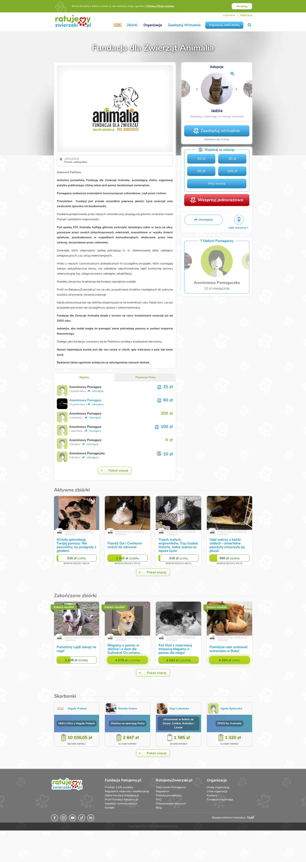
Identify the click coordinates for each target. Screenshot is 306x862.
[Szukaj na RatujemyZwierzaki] (250, 25)
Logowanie (229, 15)
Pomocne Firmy (145, 377)
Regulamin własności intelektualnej (127, 791)
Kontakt (109, 808)
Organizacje (152, 25)
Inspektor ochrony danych (121, 804)
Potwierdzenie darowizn (171, 804)
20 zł (232, 158)
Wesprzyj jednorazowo (220, 200)
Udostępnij (97, 391)
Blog (159, 808)
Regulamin (162, 791)
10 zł (201, 158)
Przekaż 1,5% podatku (119, 787)
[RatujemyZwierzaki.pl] (73, 21)
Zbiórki (132, 25)
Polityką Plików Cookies (160, 6)
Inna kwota (216, 183)
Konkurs (212, 795)
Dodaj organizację (218, 787)
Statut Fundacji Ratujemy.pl (122, 795)
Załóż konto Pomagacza (171, 787)
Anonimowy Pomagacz (85, 400)
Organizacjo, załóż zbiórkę (224, 25)
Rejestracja (246, 15)
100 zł (232, 171)
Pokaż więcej (118, 470)
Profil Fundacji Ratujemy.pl (121, 799)
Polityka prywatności (169, 795)
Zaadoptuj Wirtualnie (184, 25)
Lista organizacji (217, 791)
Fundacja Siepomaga (220, 799)
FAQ (159, 799)
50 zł (201, 171)
